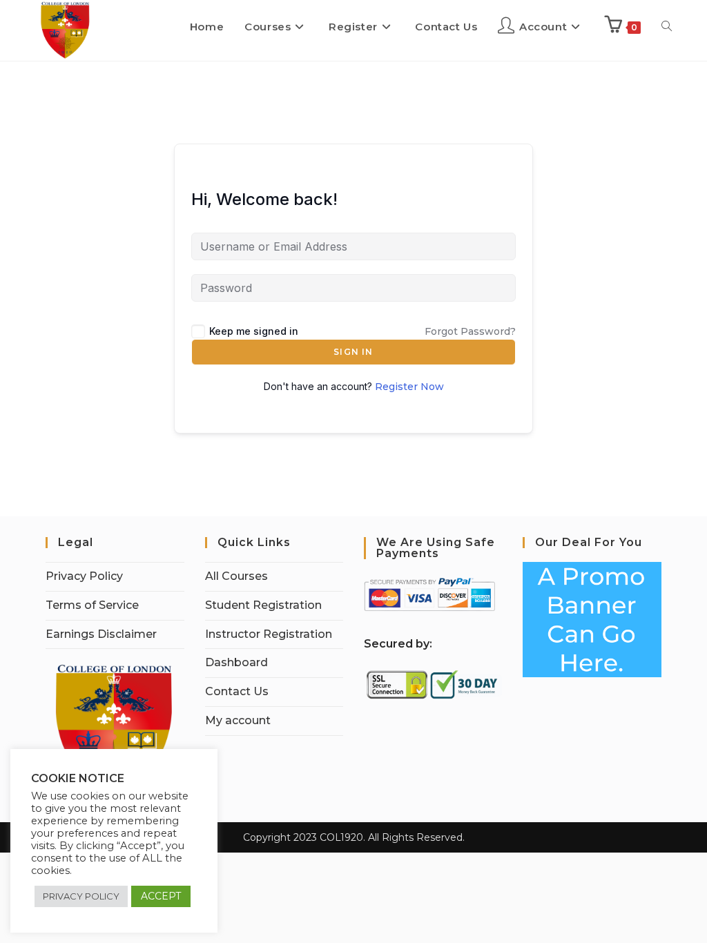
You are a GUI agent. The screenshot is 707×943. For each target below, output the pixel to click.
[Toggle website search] (666, 26)
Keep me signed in (253, 331)
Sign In (353, 352)
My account (238, 720)
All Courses (236, 576)
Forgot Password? (470, 331)
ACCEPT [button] (161, 896)
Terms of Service (92, 605)
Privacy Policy (84, 576)
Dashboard (236, 662)
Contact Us (237, 691)
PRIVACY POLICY (81, 896)
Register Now (409, 386)
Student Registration (263, 605)
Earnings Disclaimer (101, 634)
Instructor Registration (268, 634)
